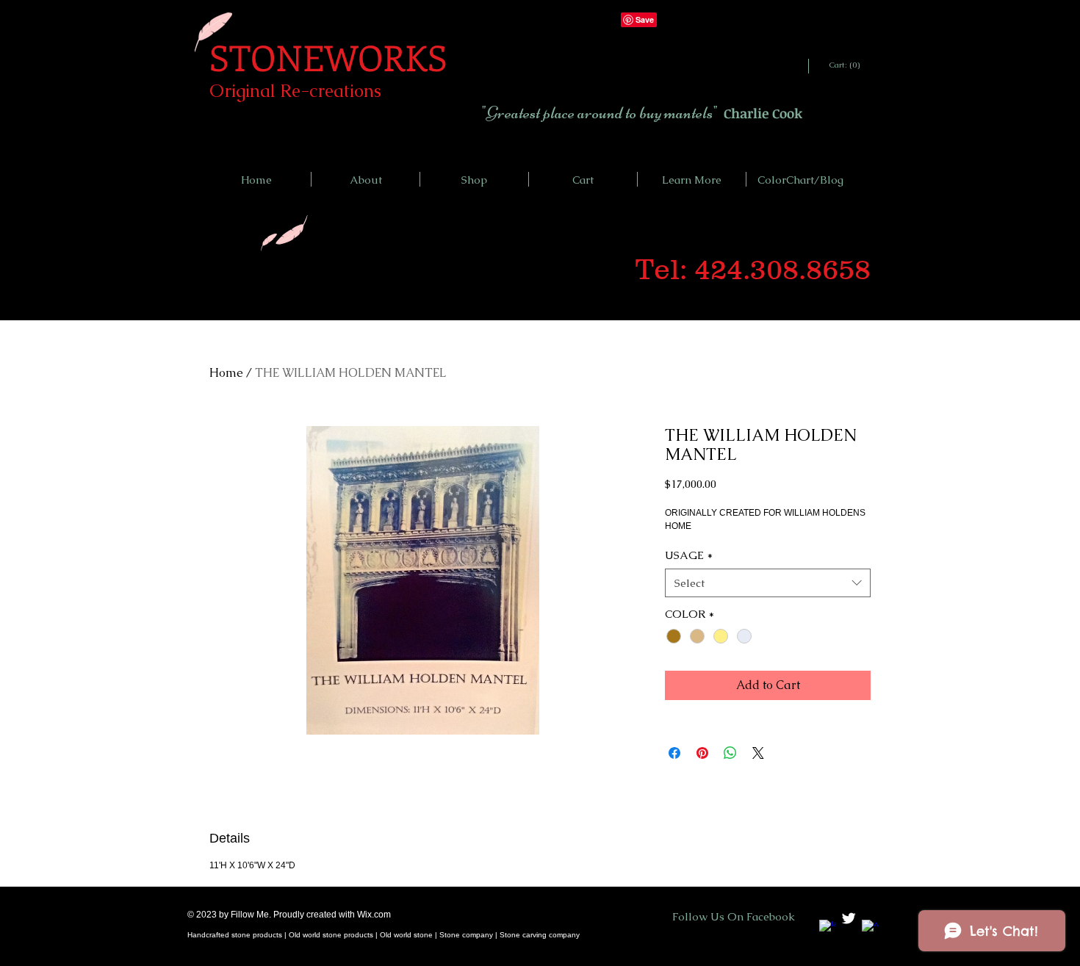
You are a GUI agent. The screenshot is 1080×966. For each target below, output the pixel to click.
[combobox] (768, 583)
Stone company (466, 935)
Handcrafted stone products (234, 935)
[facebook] (827, 928)
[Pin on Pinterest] (702, 753)
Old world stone (407, 935)
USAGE (689, 555)
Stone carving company (540, 935)
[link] (845, 65)
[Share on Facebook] (674, 753)
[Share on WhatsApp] (730, 753)
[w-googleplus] (870, 928)
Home (226, 373)
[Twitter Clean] (848, 918)
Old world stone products (331, 935)
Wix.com (374, 914)
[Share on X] (758, 753)
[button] (692, 179)
